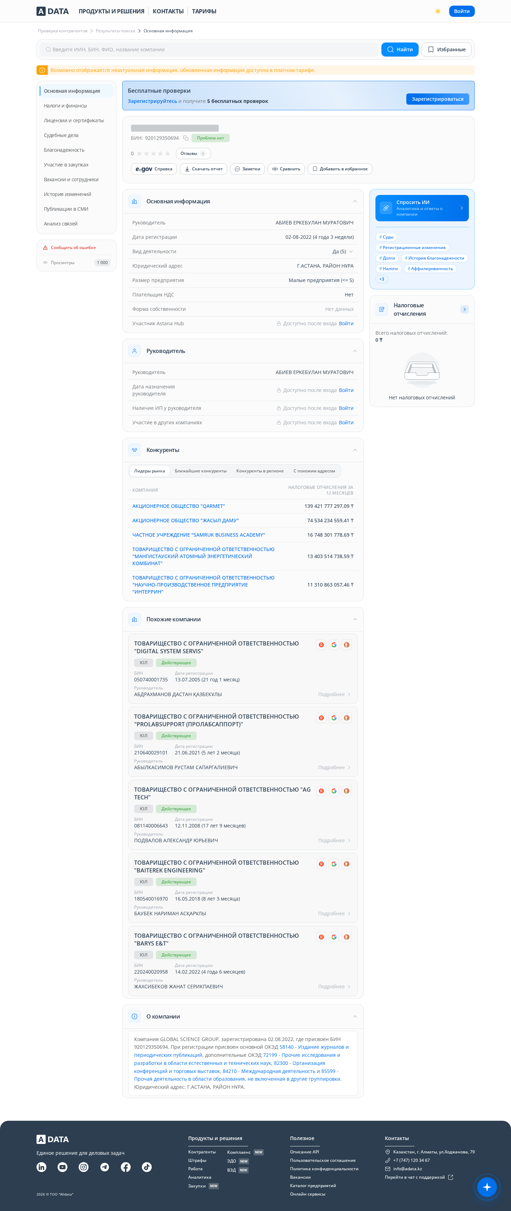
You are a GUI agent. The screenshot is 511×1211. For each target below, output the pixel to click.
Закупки (197, 1186)
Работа (195, 1169)
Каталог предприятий (313, 1186)
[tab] (149, 471)
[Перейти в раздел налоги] (464, 309)
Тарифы (204, 11)
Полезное (302, 1138)
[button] (243, 201)
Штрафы (197, 1160)
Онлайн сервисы (307, 1194)
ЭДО (231, 1161)
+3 (381, 279)
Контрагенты (202, 1152)
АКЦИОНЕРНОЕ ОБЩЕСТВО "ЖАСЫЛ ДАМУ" (185, 520)
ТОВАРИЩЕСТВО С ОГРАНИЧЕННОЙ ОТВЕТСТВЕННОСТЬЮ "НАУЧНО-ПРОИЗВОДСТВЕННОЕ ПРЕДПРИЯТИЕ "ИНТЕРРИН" (203, 584)
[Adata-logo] (53, 11)
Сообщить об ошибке (73, 247)
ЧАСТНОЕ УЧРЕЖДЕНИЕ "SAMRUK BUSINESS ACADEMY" (198, 534)
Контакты (168, 11)
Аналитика (199, 1177)
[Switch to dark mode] (438, 11)
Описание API (304, 1152)
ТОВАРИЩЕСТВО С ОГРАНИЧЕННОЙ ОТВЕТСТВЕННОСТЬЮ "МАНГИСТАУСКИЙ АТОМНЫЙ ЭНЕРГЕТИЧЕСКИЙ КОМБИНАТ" (203, 556)
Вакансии (300, 1177)
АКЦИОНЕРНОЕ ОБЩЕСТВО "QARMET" (178, 506)
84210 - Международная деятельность (269, 1071)
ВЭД (231, 1170)
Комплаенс (239, 1152)
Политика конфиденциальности (324, 1169)
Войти (462, 11)
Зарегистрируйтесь (152, 101)
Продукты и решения (112, 11)
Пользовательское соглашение (323, 1160)
